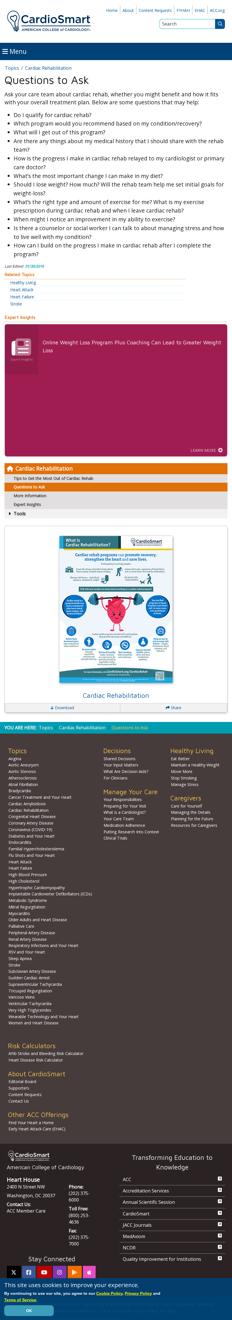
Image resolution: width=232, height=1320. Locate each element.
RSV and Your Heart (26, 952)
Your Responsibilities (123, 799)
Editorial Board (22, 1081)
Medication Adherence (124, 825)
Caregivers (185, 798)
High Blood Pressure (27, 874)
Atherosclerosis (22, 778)
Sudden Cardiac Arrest (29, 977)
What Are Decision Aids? (126, 771)
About (128, 10)
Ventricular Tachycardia (29, 1003)
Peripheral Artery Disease (31, 932)
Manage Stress (185, 784)
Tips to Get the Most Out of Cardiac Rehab (53, 478)
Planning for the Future (192, 818)
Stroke (16, 304)
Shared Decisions (120, 758)
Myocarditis (19, 913)
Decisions (117, 751)
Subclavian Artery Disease (32, 971)
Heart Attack (21, 289)
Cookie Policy (109, 1293)
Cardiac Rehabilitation (44, 468)
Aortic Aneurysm (23, 765)
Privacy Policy (138, 1293)
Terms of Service (20, 1300)
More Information (30, 495)
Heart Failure (22, 296)
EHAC (200, 10)
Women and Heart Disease (33, 1023)
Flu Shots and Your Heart (31, 855)
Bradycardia (19, 790)
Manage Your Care (130, 792)
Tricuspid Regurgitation (30, 990)
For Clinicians (116, 778)
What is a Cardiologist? (125, 812)
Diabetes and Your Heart (31, 836)
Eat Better (180, 758)
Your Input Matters (121, 765)
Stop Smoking (184, 778)
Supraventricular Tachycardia (35, 984)
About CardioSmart (36, 1074)
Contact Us (18, 1101)
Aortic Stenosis (22, 771)
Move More (181, 771)
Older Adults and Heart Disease (37, 919)
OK (29, 1310)
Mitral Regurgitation (26, 907)
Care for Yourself (186, 806)
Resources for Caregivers (194, 825)
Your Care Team (119, 818)
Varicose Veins (21, 997)
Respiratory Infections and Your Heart (43, 945)
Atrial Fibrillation (23, 784)
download (64, 707)
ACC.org (217, 10)
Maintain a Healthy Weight (195, 765)
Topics (12, 68)
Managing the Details (190, 812)
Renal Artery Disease (27, 939)
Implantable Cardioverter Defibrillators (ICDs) (50, 894)
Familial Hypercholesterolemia (36, 848)
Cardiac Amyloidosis (27, 803)
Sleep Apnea (20, 958)
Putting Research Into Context (131, 831)
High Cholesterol (23, 881)
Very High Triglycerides (29, 1010)
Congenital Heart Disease (32, 816)
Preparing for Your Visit (125, 806)
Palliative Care (21, 926)
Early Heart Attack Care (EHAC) (36, 1129)
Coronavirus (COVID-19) (30, 829)
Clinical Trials (115, 838)
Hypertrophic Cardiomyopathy (36, 887)
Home (112, 10)
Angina (14, 758)
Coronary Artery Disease (30, 823)
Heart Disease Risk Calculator (35, 1060)
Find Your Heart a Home (31, 1122)
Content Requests (155, 10)
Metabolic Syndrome (27, 900)
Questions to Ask (29, 487)
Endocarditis (19, 842)
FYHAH (183, 10)
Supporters (18, 1088)
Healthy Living (23, 282)
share (175, 707)
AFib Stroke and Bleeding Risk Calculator (45, 1053)
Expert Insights (27, 504)
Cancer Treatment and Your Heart (40, 797)
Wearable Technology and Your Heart (43, 1016)
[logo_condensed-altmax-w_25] (52, 1155)
